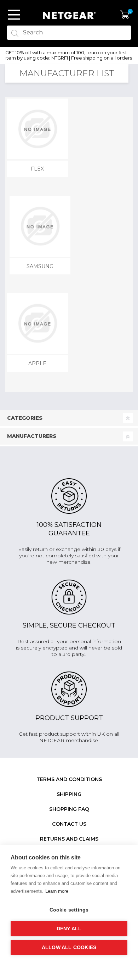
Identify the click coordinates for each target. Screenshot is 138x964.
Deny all (69, 928)
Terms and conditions (69, 779)
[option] (69, 55)
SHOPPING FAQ (69, 809)
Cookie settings (69, 910)
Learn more (56, 891)
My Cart (125, 15)
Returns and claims (69, 839)
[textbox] (69, 33)
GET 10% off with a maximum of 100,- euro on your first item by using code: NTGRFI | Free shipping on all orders (68, 55)
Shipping (69, 794)
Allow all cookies (69, 947)
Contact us (69, 824)
